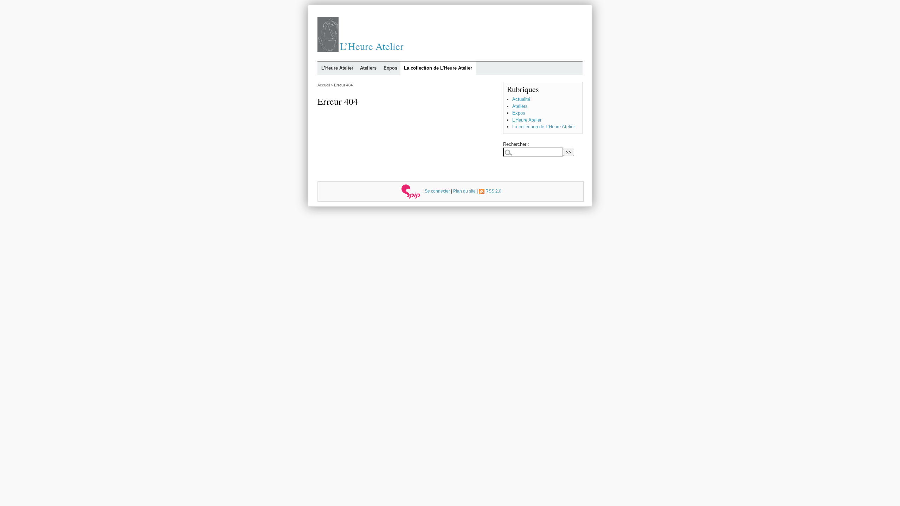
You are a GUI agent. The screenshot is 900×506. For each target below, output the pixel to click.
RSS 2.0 (492, 191)
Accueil (323, 85)
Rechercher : (516, 144)
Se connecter (437, 191)
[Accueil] (328, 50)
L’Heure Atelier (372, 46)
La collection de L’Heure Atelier (438, 68)
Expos (390, 68)
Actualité (521, 99)
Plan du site (464, 191)
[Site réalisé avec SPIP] (411, 191)
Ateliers (368, 68)
